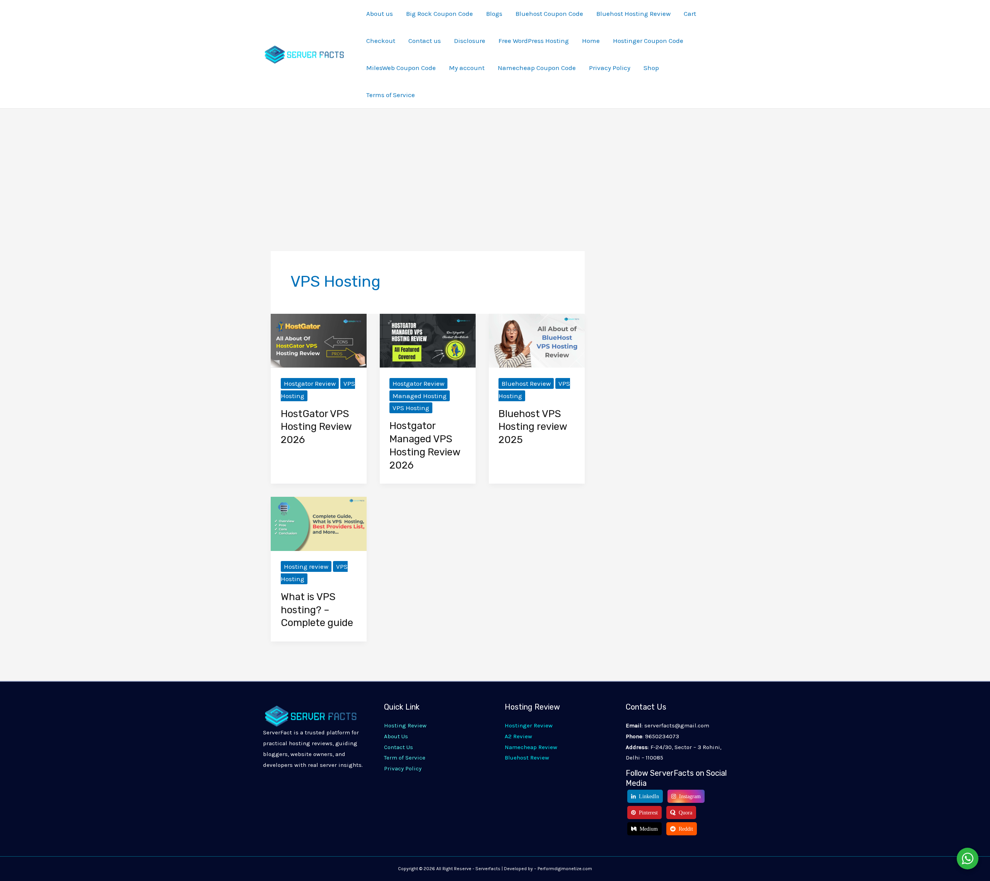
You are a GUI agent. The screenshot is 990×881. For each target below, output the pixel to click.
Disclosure (469, 40)
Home (591, 40)
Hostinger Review (529, 725)
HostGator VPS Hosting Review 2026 (316, 427)
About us (379, 13)
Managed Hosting (420, 396)
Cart (690, 13)
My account (467, 68)
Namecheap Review (531, 747)
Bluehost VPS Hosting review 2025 (532, 427)
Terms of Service (390, 95)
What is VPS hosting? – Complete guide (317, 610)
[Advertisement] (495, 167)
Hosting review (306, 566)
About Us (396, 736)
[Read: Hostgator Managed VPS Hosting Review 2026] (428, 340)
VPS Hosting (411, 408)
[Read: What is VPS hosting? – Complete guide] (319, 523)
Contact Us (398, 747)
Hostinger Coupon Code (648, 40)
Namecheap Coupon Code (537, 68)
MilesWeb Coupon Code (401, 68)
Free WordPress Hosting (533, 40)
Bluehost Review (526, 383)
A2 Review (518, 736)
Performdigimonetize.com (565, 868)
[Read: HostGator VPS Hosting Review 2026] (319, 340)
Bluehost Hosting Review (633, 13)
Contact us (424, 40)
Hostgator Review (310, 383)
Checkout (380, 40)
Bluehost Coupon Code (549, 13)
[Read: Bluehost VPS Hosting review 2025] (537, 340)
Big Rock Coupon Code (439, 13)
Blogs (494, 13)
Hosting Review (405, 725)
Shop (651, 68)
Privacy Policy (609, 68)
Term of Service (404, 757)
